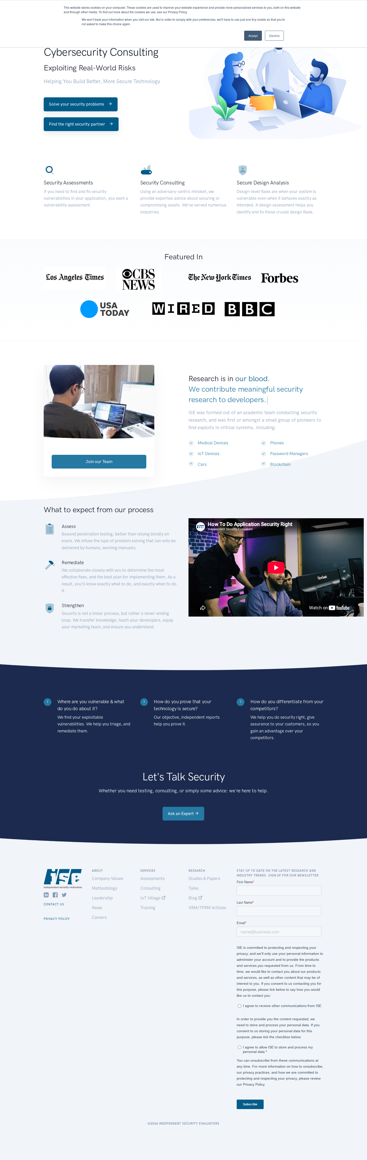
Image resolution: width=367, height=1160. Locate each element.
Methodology (104, 888)
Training (147, 907)
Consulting (150, 888)
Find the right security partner (77, 124)
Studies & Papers (204, 878)
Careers (99, 917)
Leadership (102, 897)
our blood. (252, 378)
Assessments (152, 878)
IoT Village (151, 897)
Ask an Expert (181, 813)
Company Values (107, 878)
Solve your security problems (77, 104)
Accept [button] (253, 35)
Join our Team (99, 461)
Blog (193, 897)
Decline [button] (274, 35)
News (97, 907)
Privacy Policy (57, 919)
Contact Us (54, 904)
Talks (193, 888)
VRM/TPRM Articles (207, 907)
